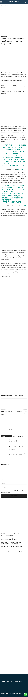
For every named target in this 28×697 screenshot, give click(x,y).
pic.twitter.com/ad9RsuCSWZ (13, 165)
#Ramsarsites (20, 145)
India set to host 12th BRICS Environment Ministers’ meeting (12, 547)
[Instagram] (8, 689)
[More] (15, 49)
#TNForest (6, 200)
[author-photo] (14, 426)
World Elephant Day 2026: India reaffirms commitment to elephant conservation (17, 448)
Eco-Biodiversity (8, 5)
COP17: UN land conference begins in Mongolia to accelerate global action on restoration (11, 543)
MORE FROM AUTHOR (18, 436)
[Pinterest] (9, 49)
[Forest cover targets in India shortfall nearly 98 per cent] (4, 441)
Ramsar (16, 395)
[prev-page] (2, 459)
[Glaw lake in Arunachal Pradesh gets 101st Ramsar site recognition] (4, 454)
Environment (5, 45)
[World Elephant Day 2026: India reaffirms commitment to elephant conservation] (4, 448)
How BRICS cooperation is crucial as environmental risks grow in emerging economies (13, 534)
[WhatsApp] (12, 49)
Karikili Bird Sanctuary (9, 395)
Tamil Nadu (21, 395)
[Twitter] (5, 49)
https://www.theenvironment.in (14, 429)
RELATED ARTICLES (6, 436)
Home (2, 5)
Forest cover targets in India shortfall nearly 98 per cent (13, 551)
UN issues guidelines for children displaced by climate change (7, 413)
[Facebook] (2, 49)
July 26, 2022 (20, 169)
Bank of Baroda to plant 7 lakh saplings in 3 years (21, 412)
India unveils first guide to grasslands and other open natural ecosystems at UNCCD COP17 (12, 539)
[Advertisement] (14, 21)
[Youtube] (18, 689)
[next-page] (4, 459)
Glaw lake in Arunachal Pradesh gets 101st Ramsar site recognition (17, 453)
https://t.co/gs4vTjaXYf (11, 202)
